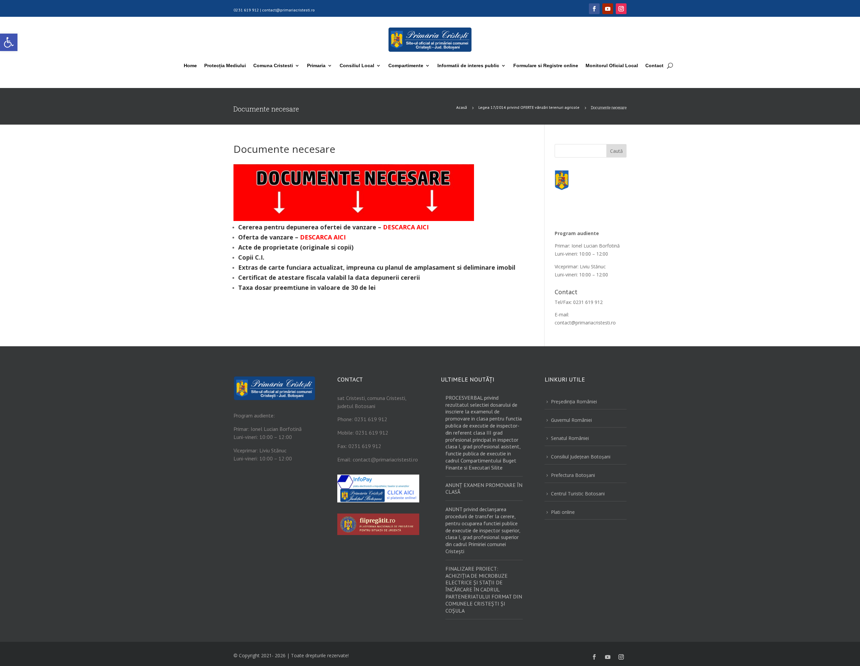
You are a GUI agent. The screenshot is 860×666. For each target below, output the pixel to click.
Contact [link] (654, 65)
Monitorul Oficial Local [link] (612, 65)
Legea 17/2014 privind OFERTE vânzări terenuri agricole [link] (528, 107)
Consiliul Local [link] (357, 65)
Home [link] (190, 65)
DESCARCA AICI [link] (406, 227)
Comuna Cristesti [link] (273, 65)
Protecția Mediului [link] (225, 65)
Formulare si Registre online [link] (545, 65)
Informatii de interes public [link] (468, 65)
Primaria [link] (316, 65)
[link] (8, 42)
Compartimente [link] (405, 65)
